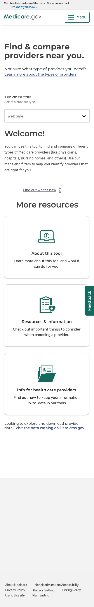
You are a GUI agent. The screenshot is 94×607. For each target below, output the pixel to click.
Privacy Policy (15, 590)
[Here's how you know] (47, 5)
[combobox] (47, 116)
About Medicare (16, 585)
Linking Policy (71, 590)
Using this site (15, 595)
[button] (46, 247)
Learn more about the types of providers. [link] (40, 74)
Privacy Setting (43, 590)
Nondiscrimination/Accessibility (57, 585)
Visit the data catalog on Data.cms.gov (50, 428)
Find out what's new (39, 190)
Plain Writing (40, 595)
